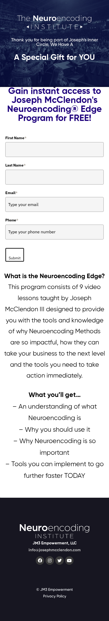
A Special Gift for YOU (54, 58)
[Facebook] (40, 560)
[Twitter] (59, 560)
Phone (11, 220)
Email (11, 192)
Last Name (15, 165)
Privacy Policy (54, 596)
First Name (15, 137)
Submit (15, 258)
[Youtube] (69, 560)
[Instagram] (50, 560)
